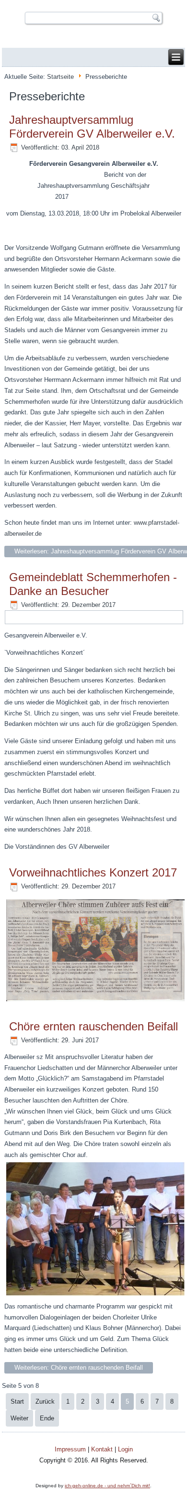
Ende (47, 1418)
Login (125, 1449)
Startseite (60, 76)
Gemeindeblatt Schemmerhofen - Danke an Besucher (93, 584)
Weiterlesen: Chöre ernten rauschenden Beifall (78, 1367)
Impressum (70, 1449)
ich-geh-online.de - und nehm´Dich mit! (107, 1485)
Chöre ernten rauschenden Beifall (93, 1026)
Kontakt (102, 1449)
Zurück (45, 1401)
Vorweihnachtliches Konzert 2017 (93, 872)
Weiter (19, 1418)
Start (17, 1401)
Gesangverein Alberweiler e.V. (93, 6)
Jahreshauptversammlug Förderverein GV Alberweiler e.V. (92, 126)
